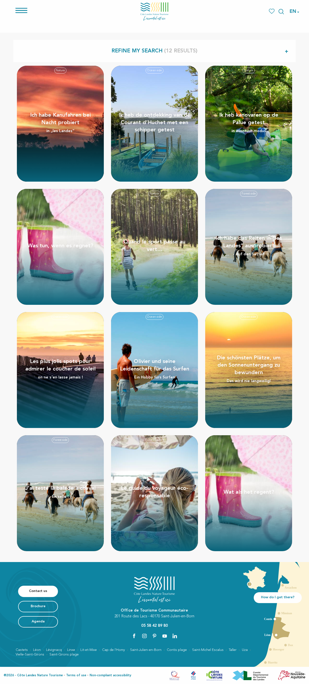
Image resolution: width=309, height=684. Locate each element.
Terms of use (76, 675)
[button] (281, 11)
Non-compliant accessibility (110, 675)
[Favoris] (272, 11)
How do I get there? (278, 597)
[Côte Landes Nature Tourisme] (154, 11)
